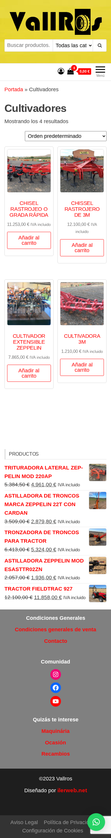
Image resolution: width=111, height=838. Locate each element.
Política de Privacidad (69, 822)
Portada (13, 89)
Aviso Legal (24, 822)
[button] (96, 822)
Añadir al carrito (28, 240)
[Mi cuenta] (61, 71)
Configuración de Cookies (52, 831)
